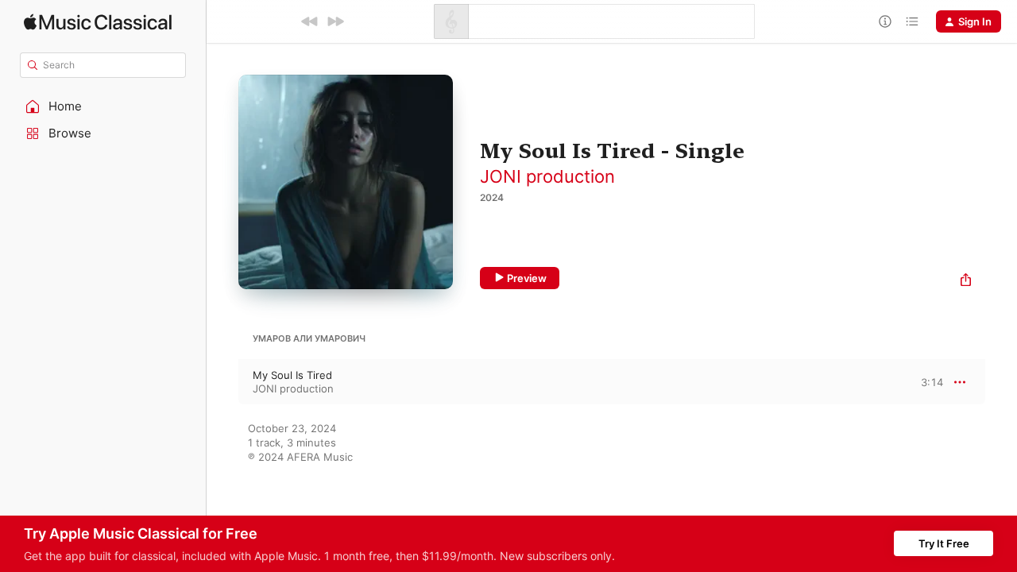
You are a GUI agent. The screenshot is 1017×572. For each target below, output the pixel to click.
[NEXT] (335, 21)
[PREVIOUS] (310, 21)
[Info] (885, 21)
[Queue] (912, 21)
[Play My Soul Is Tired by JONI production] (222, 382)
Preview (527, 278)
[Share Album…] (966, 281)
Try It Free (943, 543)
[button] (103, 106)
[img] (98, 22)
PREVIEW (925, 381)
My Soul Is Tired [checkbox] (292, 375)
